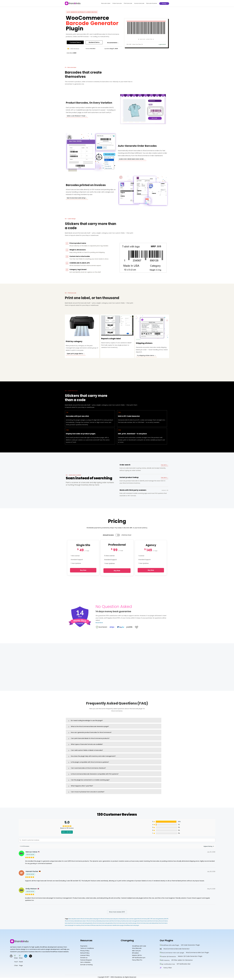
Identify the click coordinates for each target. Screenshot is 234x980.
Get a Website (85, 962)
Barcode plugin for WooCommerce (100, 918)
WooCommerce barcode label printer (147, 923)
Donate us (83, 958)
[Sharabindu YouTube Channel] (16, 965)
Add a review (67, 832)
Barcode (71, 918)
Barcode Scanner (151, 3)
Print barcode (128, 3)
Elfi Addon (135, 953)
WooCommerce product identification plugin (111, 925)
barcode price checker (116, 918)
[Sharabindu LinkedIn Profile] (25, 957)
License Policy (85, 955)
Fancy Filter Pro (137, 960)
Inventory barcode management (130, 921)
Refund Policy (84, 953)
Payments (83, 946)
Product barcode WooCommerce (149, 921)
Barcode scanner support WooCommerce (135, 918)
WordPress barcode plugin (131, 925)
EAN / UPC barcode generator (155, 918)
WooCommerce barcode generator (103, 923)
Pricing (164, 3)
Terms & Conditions (87, 948)
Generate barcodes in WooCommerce (85, 921)
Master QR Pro (137, 955)
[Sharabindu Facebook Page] (21, 965)
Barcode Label (105, 3)
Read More (99, 623)
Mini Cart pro (136, 951)
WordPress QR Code (139, 946)
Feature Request (86, 960)
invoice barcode (139, 3)
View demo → (164, 465)
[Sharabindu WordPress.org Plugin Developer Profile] (11, 957)
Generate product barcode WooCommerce (108, 921)
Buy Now (83, 570)
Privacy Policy (84, 951)
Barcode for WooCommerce (82, 918)
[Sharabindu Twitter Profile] (30, 957)
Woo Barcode (136, 948)
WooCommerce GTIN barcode (89, 925)
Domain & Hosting (86, 965)
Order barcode (117, 3)
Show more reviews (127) (117, 912)
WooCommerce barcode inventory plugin (125, 923)
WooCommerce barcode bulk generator (81, 923)
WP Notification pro (138, 958)
